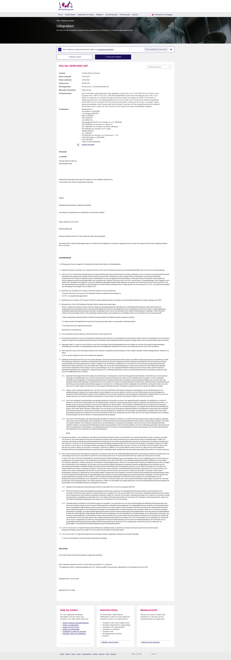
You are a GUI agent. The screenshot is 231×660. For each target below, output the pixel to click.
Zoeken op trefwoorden (70, 625)
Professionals (125, 15)
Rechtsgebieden (65, 87)
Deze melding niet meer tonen (156, 49)
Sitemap (67, 654)
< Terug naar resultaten (113, 57)
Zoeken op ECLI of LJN (71, 627)
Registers (99, 15)
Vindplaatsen (64, 109)
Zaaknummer (64, 83)
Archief (107, 654)
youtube (171, 654)
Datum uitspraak (65, 76)
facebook (161, 654)
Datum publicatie (65, 80)
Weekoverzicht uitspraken (151, 642)
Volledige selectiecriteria (110, 642)
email (147, 654)
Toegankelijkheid (86, 654)
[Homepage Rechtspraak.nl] (65, 5)
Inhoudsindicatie (65, 93)
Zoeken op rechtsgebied (71, 629)
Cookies (78, 654)
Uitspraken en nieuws (86, 15)
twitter (158, 654)
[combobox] (159, 66)
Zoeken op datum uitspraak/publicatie (76, 623)
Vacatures (101, 654)
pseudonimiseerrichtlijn (105, 49)
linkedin (167, 654)
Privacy (73, 654)
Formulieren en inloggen (163, 15)
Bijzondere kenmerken (67, 90)
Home (60, 15)
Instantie (62, 73)
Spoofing (95, 654)
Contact (135, 15)
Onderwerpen (70, 15)
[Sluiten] (171, 49)
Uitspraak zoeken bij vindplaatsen (74, 634)
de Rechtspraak (112, 15)
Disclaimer (113, 654)
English (62, 654)
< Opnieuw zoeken (74, 57)
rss (144, 654)
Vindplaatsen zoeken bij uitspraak (74, 631)
